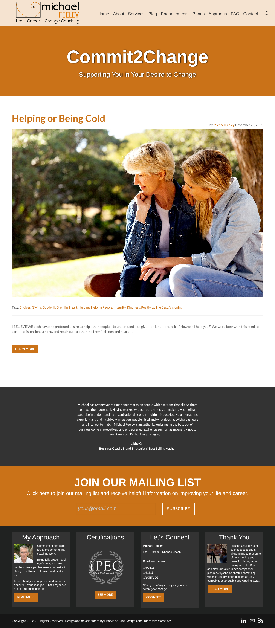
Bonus (198, 14)
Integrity (120, 307)
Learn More (25, 349)
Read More (26, 597)
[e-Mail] (252, 620)
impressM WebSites (157, 621)
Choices (25, 307)
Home (103, 14)
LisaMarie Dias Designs (120, 621)
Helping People (101, 307)
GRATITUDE (150, 577)
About (118, 14)
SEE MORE (105, 595)
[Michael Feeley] (47, 13)
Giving (36, 307)
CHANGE (149, 567)
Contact (250, 14)
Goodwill (48, 307)
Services (136, 14)
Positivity (147, 307)
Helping (84, 307)
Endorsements (175, 14)
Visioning (175, 307)
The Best (162, 307)
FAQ (235, 14)
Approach (217, 14)
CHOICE (148, 572)
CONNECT (153, 597)
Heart (73, 307)
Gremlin (62, 307)
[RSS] (260, 620)
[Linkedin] (243, 620)
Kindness (133, 307)
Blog (152, 14)
